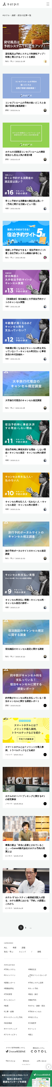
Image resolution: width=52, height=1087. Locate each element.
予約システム (10, 969)
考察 (14, 948)
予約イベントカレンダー (38, 976)
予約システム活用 (36, 983)
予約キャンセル (35, 1012)
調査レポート (10, 983)
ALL (5, 948)
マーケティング (11, 1029)
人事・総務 (9, 1012)
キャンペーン (10, 975)
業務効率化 (9, 988)
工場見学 (32, 1023)
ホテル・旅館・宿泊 (37, 1006)
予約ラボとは (10, 1061)
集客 (7, 1006)
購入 (31, 1035)
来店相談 (8, 1023)
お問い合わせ (41, 1061)
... (31, 927)
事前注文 (32, 969)
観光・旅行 (33, 994)
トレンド (22, 952)
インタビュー (10, 1000)
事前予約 (32, 1000)
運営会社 (26, 1061)
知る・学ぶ (8, 952)
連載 (39, 952)
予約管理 (8, 994)
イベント (32, 1029)
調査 (23, 948)
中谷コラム (33, 1017)
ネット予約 (33, 988)
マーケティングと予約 (13, 1017)
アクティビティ (11, 1035)
